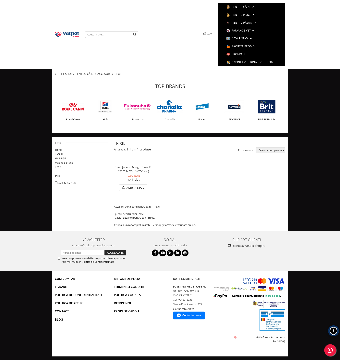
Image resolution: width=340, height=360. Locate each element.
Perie (58, 167)
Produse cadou (126, 311)
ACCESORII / (105, 74)
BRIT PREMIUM (266, 119)
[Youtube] (162, 253)
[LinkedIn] (177, 253)
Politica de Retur (69, 303)
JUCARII (59, 154)
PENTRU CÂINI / (86, 74)
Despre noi (122, 303)
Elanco (202, 119)
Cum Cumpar (65, 279)
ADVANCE (234, 119)
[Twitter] (170, 253)
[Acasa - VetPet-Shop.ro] (67, 34)
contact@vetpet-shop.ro (248, 246)
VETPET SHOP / (65, 74)
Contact (62, 311)
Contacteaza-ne (191, 315)
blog (269, 62)
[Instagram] (185, 253)
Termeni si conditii (129, 287)
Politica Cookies (127, 295)
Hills (105, 119)
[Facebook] (155, 253)
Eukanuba (137, 119)
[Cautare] (134, 34)
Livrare (61, 287)
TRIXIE (58, 150)
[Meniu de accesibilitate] (333, 330)
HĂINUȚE (60, 158)
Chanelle (170, 119)
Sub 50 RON (65, 182)
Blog (59, 319)
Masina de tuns (64, 162)
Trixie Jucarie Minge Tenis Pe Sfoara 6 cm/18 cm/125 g (133, 169)
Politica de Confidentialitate (98, 262)
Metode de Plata (127, 279)
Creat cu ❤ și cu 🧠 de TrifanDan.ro (235, 337)
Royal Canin (73, 119)
